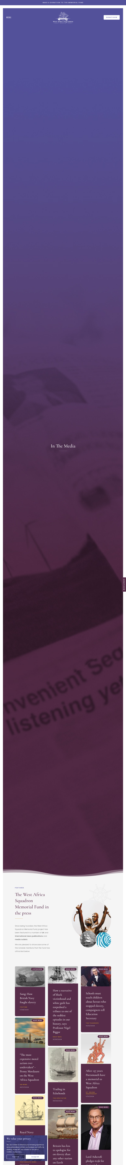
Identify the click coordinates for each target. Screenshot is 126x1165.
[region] (25, 1148)
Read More (37, 1020)
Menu (8, 17)
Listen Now (37, 969)
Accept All (35, 1157)
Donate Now (111, 17)
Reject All (15, 1157)
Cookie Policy (17, 1152)
